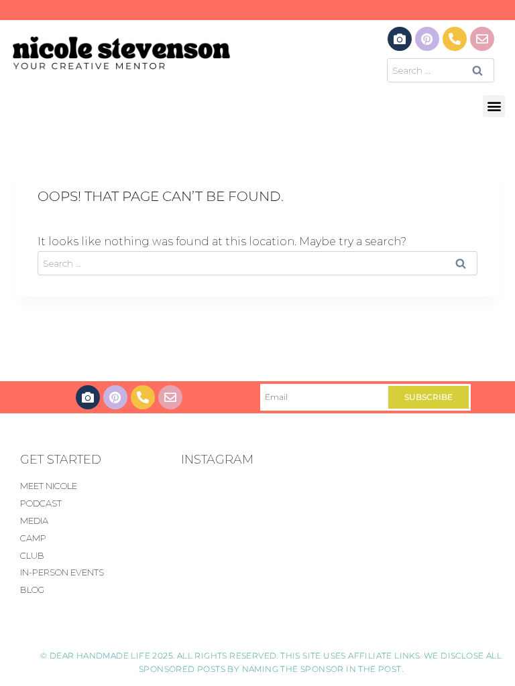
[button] (494, 106)
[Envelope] (482, 39)
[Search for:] (440, 70)
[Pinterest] (427, 39)
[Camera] (400, 39)
